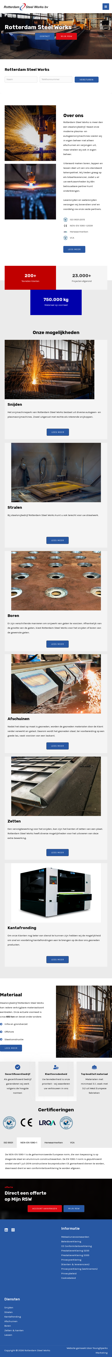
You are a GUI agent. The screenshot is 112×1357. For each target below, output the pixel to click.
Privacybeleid (69, 1273)
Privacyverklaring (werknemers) (79, 1268)
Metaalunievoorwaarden (75, 1236)
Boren (7, 1325)
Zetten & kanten (14, 1330)
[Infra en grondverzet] (14, 1024)
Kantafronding (12, 1316)
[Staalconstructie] (11, 1039)
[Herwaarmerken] (75, 231)
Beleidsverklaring (71, 1241)
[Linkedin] (6, 1230)
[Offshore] (7, 1031)
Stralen (8, 1312)
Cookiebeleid (68, 1277)
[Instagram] (13, 1230)
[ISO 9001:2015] (74, 219)
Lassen (8, 1334)
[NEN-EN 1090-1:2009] (78, 225)
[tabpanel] (56, 1163)
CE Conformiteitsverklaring (76, 1246)
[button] (45, 36)
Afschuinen (11, 1321)
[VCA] (68, 238)
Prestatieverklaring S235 (75, 1250)
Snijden (8, 1307)
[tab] (8, 1142)
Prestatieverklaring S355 (75, 1255)
